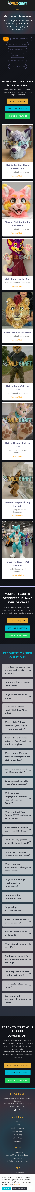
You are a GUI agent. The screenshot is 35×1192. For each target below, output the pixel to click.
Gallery (17, 1125)
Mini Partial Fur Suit (17, 50)
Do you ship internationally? (13, 909)
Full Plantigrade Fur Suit (17, 44)
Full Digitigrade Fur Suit (21, 39)
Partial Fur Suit (17, 55)
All (6, 39)
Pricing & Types (17, 1128)
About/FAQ (17, 1138)
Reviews (17, 1141)
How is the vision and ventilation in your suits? (17, 854)
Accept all (6, 1188)
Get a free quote (17, 101)
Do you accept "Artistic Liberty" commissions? (16, 783)
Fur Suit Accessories (17, 66)
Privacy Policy (18, 1184)
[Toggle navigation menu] (17, 9)
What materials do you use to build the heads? (16, 829)
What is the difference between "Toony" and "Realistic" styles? (16, 741)
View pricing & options (17, 1073)
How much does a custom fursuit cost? (17, 684)
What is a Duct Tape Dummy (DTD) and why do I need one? (16, 815)
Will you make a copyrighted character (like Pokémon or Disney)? (16, 798)
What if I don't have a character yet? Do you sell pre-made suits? (16, 725)
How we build (17, 1131)
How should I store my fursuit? (16, 985)
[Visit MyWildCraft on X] (15, 1110)
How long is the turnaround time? (13, 897)
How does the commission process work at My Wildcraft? (18, 670)
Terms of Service (17, 1172)
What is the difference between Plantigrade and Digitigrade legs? (17, 756)
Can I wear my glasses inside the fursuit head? (17, 841)
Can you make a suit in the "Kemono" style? (16, 770)
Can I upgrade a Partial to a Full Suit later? (17, 973)
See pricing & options (17, 108)
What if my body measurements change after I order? (16, 867)
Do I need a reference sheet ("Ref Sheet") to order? (16, 710)
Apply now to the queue (17, 1065)
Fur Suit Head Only (17, 61)
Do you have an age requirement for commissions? (15, 883)
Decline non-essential (19, 1188)
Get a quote (17, 1121)
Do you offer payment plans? (16, 696)
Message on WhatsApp (17, 116)
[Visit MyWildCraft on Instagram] (19, 1110)
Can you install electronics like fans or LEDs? (16, 999)
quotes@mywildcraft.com (17, 1155)
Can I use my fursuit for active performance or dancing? (17, 959)
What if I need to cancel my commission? (17, 921)
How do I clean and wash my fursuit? (17, 933)
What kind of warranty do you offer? (18, 945)
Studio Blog (17, 1135)
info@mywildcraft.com (17, 1161)
